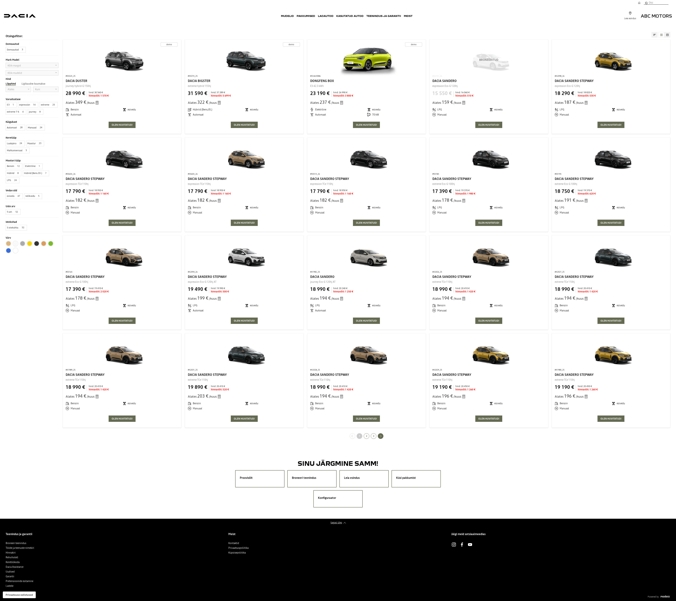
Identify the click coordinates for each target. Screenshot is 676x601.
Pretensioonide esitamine (19, 581)
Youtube (470, 544)
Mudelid (287, 15)
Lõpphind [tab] (11, 83)
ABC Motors (656, 15)
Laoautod (325, 15)
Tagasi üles (336, 522)
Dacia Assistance (14, 567)
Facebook (462, 544)
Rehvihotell (12, 557)
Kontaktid (233, 543)
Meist (408, 15)
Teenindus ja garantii (383, 15)
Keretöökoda (13, 562)
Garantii (10, 576)
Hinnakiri (11, 552)
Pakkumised (306, 15)
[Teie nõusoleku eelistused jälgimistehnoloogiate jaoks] (19, 595)
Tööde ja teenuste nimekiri (20, 548)
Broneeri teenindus (16, 543)
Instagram (453, 544)
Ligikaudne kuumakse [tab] (33, 83)
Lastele (9, 586)
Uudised (10, 571)
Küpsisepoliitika (237, 552)
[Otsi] (646, 3)
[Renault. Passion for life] (20, 16)
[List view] (667, 35)
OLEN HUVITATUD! (122, 125)
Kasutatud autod (350, 15)
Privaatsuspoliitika (238, 548)
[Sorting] (655, 35)
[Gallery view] (661, 35)
